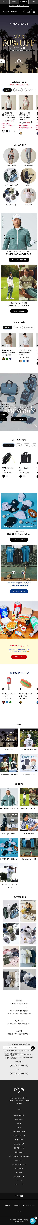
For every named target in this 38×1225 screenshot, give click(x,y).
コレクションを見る (19, 539)
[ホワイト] (3, 131)
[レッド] (3, 702)
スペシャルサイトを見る (19, 260)
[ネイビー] (10, 358)
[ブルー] (24, 361)
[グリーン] (7, 358)
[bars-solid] (34, 11)
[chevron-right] (33, 1048)
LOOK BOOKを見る (19, 311)
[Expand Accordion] (23, 1177)
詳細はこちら (19, 61)
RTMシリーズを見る (19, 419)
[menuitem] (29, 11)
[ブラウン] (3, 358)
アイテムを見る (19, 656)
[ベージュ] (20, 133)
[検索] (24, 11)
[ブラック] (7, 131)
